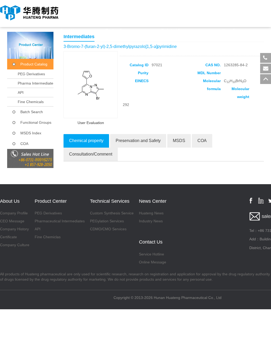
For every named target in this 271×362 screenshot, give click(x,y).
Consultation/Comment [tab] (90, 154)
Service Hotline (151, 254)
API (21, 92)
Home (25, 30)
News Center (233, 30)
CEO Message (12, 221)
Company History (14, 229)
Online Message (152, 262)
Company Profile (14, 213)
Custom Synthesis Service (112, 213)
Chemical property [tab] (86, 140)
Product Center (118, 30)
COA (24, 144)
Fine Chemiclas (48, 237)
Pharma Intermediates (36, 83)
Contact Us (29, 51)
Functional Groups (35, 122)
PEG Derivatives (31, 74)
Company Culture (14, 245)
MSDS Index (30, 133)
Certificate (8, 237)
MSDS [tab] (179, 140)
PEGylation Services (107, 221)
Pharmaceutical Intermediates (60, 221)
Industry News (151, 221)
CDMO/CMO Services (108, 229)
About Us (67, 30)
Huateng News (151, 213)
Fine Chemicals (31, 102)
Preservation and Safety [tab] (138, 140)
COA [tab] (202, 140)
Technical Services (176, 30)
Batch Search (31, 112)
